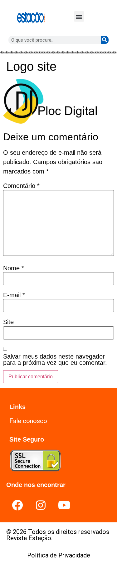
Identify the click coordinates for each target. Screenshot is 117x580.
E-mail (14, 295)
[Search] (105, 40)
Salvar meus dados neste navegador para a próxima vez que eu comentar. (55, 359)
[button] (79, 16)
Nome (13, 268)
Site (8, 322)
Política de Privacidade (58, 555)
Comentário (21, 186)
